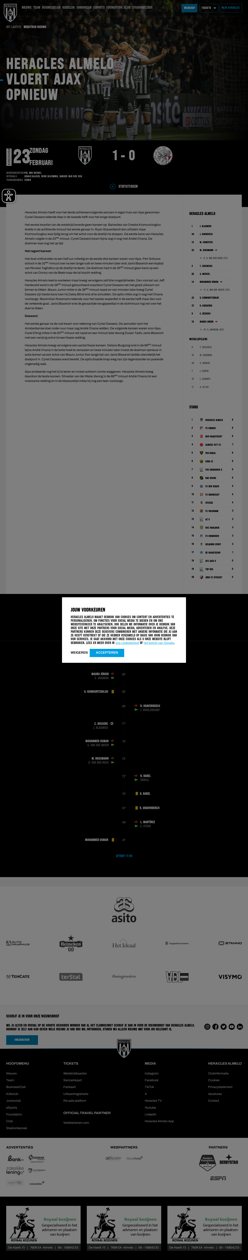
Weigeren (79, 652)
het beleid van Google (159, 643)
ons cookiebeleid (127, 643)
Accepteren (107, 652)
